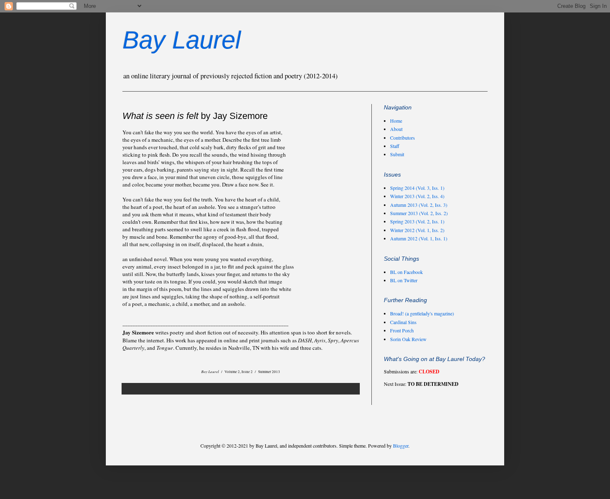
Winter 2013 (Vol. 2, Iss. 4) (417, 196)
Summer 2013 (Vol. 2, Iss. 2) (419, 213)
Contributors (402, 137)
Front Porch (402, 330)
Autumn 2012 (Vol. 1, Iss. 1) (418, 238)
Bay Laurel (181, 40)
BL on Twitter (403, 280)
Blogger (400, 445)
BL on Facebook (406, 272)
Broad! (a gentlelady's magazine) (422, 313)
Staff (394, 146)
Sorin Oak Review (408, 339)
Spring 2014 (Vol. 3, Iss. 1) (417, 187)
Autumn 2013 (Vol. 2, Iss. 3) (418, 204)
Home (396, 120)
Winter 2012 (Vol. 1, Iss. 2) (417, 230)
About (396, 129)
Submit (397, 154)
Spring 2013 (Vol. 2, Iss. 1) (417, 221)
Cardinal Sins (403, 322)
